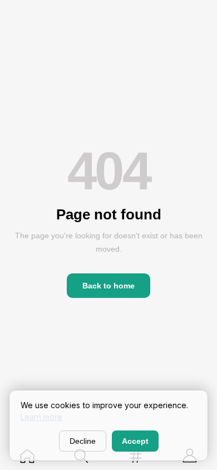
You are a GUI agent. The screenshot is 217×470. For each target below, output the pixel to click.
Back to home (108, 285)
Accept (135, 441)
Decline (83, 441)
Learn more (41, 417)
